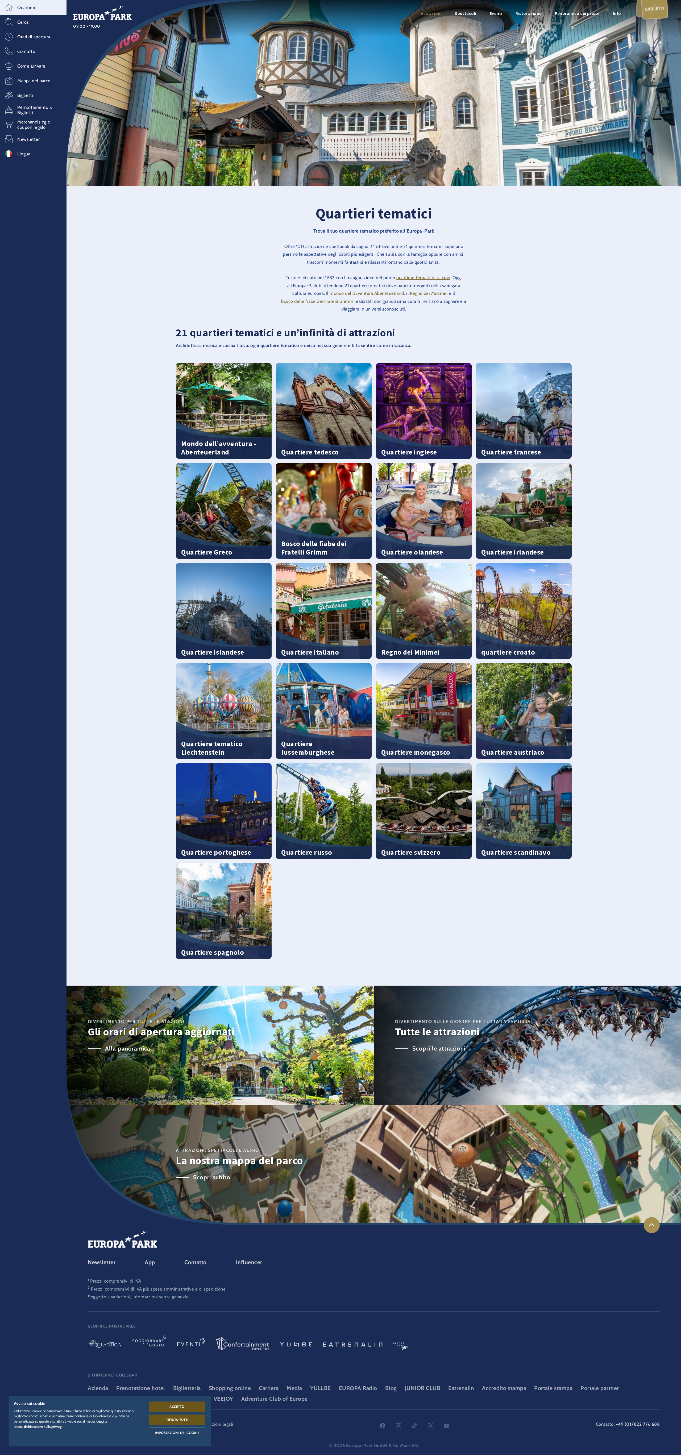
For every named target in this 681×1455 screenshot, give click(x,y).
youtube (446, 1425)
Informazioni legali (214, 1424)
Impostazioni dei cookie (177, 1433)
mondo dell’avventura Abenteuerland (367, 293)
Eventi (496, 13)
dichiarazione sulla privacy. (43, 1426)
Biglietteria (187, 1388)
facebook (382, 1425)
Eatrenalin (461, 1388)
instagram (398, 1425)
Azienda (98, 1388)
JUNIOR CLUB (423, 1388)
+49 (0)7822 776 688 (638, 1424)
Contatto (195, 1262)
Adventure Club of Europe (274, 1398)
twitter (430, 1425)
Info (617, 13)
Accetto (176, 1406)
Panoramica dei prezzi (577, 13)
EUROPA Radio (358, 1388)
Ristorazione (529, 13)
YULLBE (320, 1388)
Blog (391, 1388)
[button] (33, 7)
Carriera (269, 1388)
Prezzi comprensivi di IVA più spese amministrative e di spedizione (158, 1289)
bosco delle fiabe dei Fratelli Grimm (317, 301)
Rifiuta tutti (176, 1419)
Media (294, 1388)
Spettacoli (465, 13)
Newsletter (101, 1262)
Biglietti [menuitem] (655, 9)
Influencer (249, 1262)
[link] (652, 1225)
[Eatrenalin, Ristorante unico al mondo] (353, 1344)
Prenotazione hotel (140, 1388)
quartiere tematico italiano (423, 277)
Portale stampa (553, 1388)
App (150, 1262)
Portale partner (599, 1388)
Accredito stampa (504, 1388)
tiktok (414, 1425)
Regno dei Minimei (429, 293)
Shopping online (230, 1388)
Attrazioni (431, 13)
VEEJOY (223, 1398)
